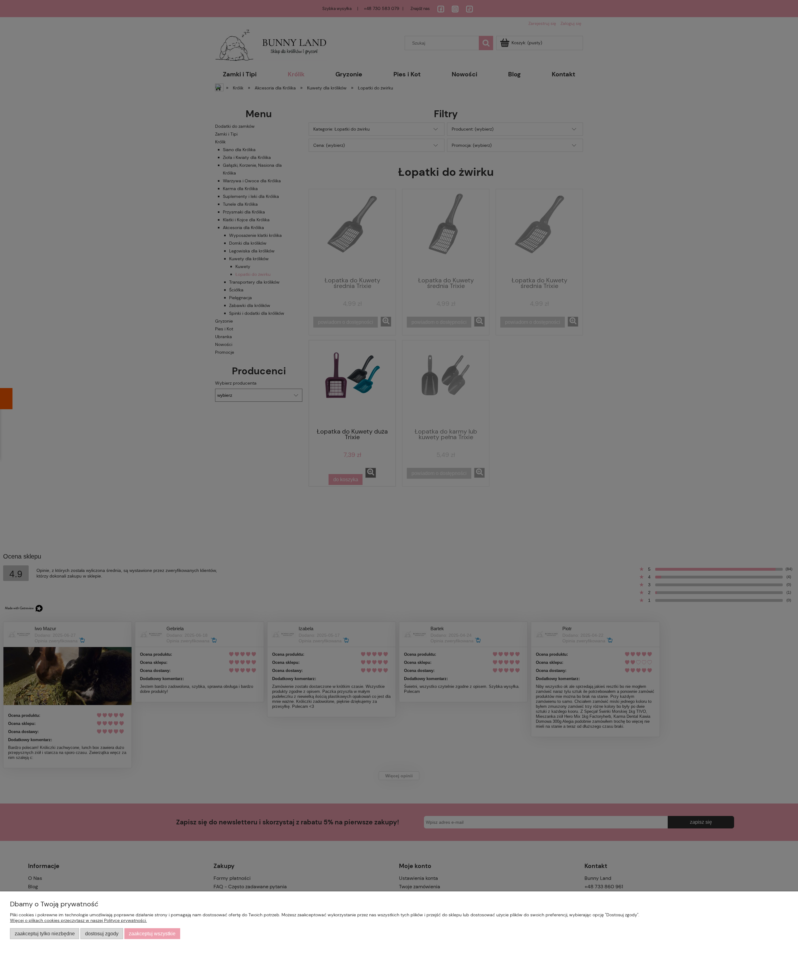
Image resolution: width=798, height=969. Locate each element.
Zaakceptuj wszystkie (152, 933)
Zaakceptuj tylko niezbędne (45, 933)
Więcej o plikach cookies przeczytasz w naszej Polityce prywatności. (78, 920)
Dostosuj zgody (101, 933)
